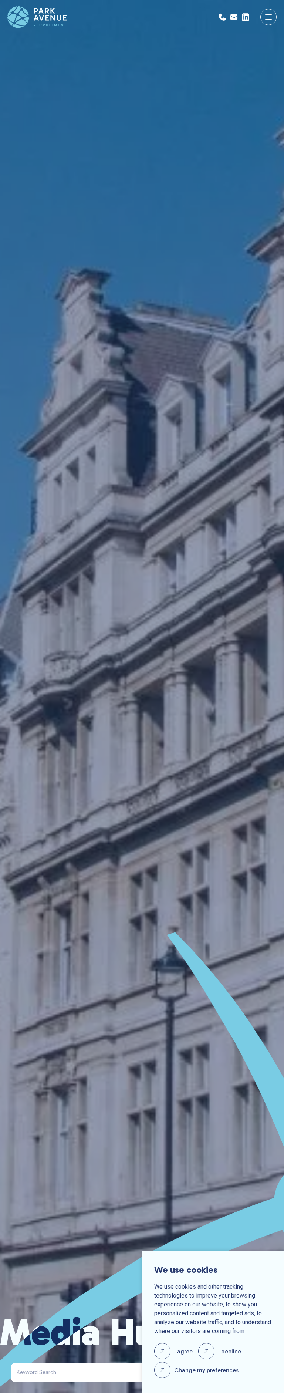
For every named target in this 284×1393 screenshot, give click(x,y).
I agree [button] (183, 1351)
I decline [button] (229, 1351)
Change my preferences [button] (206, 1370)
